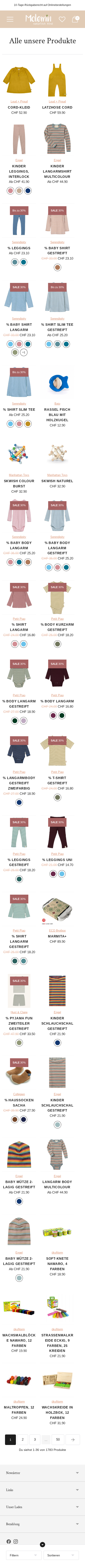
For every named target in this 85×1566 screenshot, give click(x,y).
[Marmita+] (57, 909)
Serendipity (19, 242)
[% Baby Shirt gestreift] (57, 220)
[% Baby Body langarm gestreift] (57, 515)
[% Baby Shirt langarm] (19, 297)
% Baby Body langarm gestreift (57, 548)
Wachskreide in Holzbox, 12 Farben (57, 1412)
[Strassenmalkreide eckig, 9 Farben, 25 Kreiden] (57, 1308)
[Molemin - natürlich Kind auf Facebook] (8, 1542)
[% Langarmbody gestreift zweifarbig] (19, 750)
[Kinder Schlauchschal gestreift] (57, 991)
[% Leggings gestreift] (19, 832)
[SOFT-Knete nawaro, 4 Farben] (57, 1231)
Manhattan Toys (19, 475)
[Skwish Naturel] (57, 454)
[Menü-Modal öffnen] (10, 19)
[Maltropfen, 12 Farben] (19, 1380)
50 (58, 1439)
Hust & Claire (19, 1012)
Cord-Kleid (19, 107)
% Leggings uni (57, 860)
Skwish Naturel (57, 481)
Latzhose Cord (57, 107)
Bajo (57, 403)
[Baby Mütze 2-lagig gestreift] (19, 1154)
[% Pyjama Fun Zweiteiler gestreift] (19, 991)
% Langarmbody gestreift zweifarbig (19, 783)
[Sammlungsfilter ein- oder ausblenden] (42, 1544)
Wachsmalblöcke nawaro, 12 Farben (19, 1340)
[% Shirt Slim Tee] (19, 382)
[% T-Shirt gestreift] (57, 750)
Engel (19, 160)
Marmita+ (57, 936)
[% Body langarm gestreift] (19, 674)
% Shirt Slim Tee (19, 409)
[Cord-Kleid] (19, 80)
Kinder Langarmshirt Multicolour (57, 171)
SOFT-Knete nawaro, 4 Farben (57, 1264)
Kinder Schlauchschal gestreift (57, 1023)
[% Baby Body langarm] (19, 515)
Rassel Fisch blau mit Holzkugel (57, 415)
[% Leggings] (19, 220)
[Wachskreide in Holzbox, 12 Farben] (57, 1380)
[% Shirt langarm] (19, 597)
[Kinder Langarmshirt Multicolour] (57, 139)
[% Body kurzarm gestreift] (57, 597)
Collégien (19, 1094)
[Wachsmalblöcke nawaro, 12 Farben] (19, 1308)
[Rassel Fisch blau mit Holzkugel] (57, 382)
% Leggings (19, 248)
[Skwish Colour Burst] (19, 454)
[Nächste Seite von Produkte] (73, 1439)
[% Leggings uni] (57, 832)
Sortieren (53, 1555)
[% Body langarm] (57, 674)
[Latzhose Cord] (57, 80)
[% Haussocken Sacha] (19, 1073)
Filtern (14, 1555)
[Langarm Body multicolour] (57, 1154)
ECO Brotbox (57, 930)
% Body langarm (57, 701)
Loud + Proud (19, 101)
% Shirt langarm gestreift (19, 941)
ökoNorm (57, 1252)
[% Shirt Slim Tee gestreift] (57, 297)
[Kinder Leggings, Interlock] (19, 139)
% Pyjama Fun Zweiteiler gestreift (19, 1023)
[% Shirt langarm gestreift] (19, 909)
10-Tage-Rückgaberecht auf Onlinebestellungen (42, 5)
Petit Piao (19, 618)
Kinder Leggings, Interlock (19, 171)
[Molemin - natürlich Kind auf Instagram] (15, 1542)
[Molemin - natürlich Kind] (38, 19)
